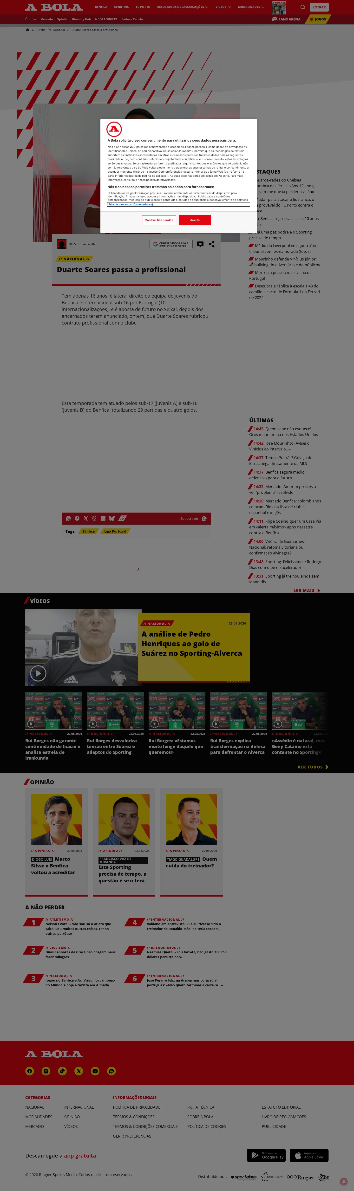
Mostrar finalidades (159, 220)
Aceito (195, 220)
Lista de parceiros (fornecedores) (130, 204)
